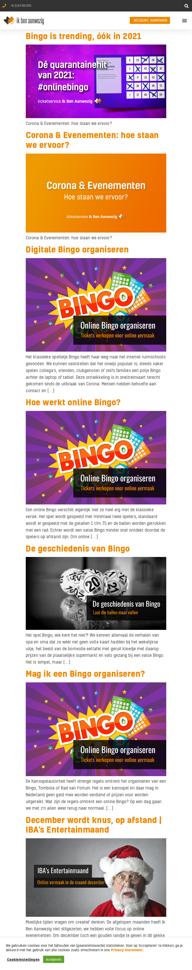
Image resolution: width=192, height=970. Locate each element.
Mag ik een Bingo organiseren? (85, 673)
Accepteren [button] (53, 959)
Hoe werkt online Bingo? (73, 402)
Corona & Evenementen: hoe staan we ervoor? (92, 139)
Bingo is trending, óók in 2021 (83, 35)
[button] (187, 6)
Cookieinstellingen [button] (23, 959)
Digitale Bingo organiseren (77, 249)
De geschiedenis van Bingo (78, 548)
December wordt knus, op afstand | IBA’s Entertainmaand (94, 824)
